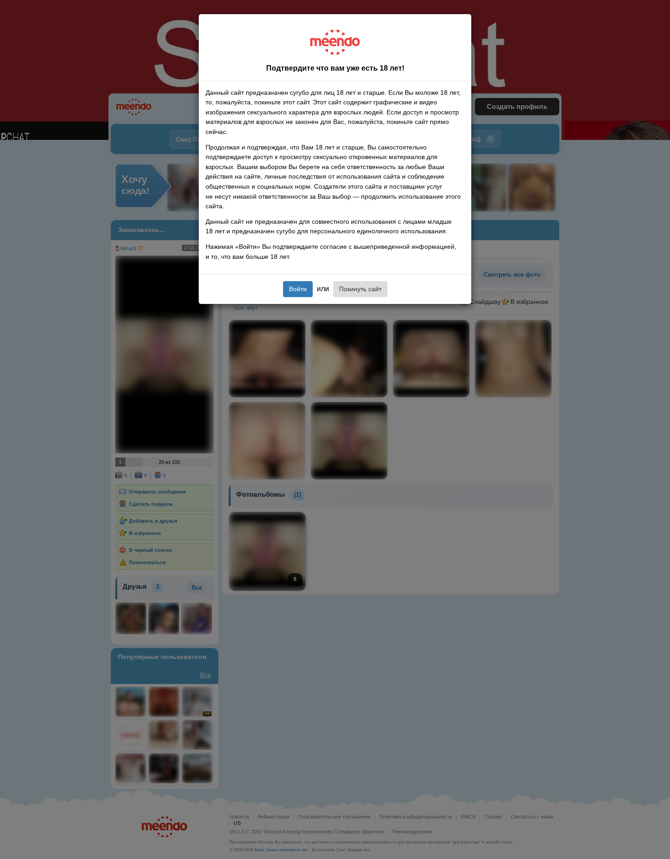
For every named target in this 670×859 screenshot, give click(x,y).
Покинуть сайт (360, 289)
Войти (298, 289)
